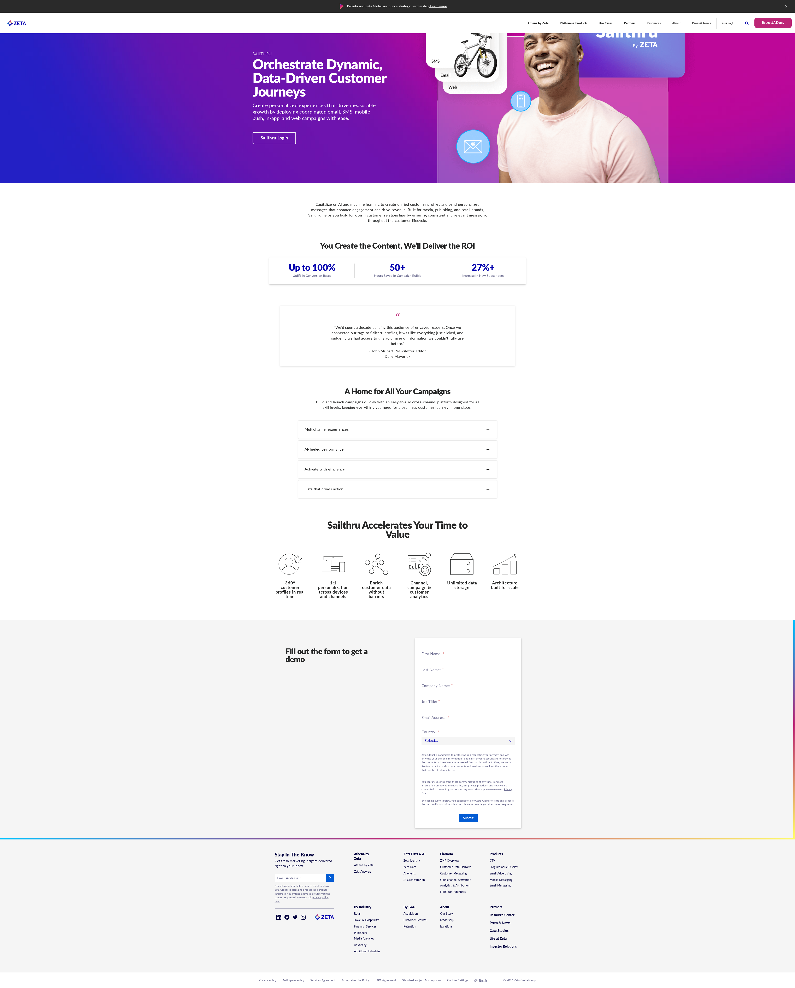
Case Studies (499, 930)
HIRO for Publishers (453, 892)
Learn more (438, 6)
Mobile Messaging (501, 880)
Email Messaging (500, 885)
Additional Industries (367, 951)
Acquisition (411, 913)
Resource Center (502, 915)
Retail (357, 913)
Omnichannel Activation (455, 880)
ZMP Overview (449, 860)
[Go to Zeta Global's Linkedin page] (278, 917)
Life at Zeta (498, 938)
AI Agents (410, 873)
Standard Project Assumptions (421, 980)
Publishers (360, 933)
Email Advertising (501, 873)
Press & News (701, 23)
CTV (492, 860)
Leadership (447, 920)
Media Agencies (364, 938)
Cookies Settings (457, 980)
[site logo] (13, 23)
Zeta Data (410, 867)
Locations (446, 926)
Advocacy (360, 945)
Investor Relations (503, 946)
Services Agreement (322, 980)
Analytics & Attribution (455, 885)
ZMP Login (728, 23)
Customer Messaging (453, 873)
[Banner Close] (786, 6)
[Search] (747, 23)
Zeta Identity (412, 860)
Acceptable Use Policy (356, 980)
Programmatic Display (504, 867)
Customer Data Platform (455, 867)
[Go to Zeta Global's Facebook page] (286, 917)
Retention (410, 926)
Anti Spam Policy (293, 980)
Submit (468, 818)
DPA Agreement (386, 980)
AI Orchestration (414, 880)
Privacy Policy (267, 980)
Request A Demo (773, 22)
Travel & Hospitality (366, 920)
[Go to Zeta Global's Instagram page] (303, 917)
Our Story (446, 913)
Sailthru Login (274, 138)
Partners (630, 23)
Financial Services (365, 926)
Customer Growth (415, 920)
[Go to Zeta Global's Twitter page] (295, 917)
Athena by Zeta (363, 865)
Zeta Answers (362, 871)
